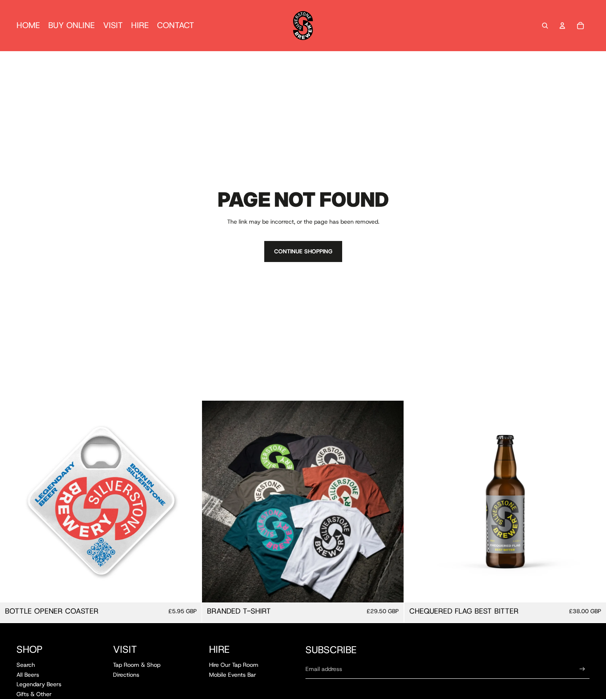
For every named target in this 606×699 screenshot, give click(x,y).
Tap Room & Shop (136, 664)
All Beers (27, 674)
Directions (126, 674)
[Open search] (545, 26)
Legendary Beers (38, 684)
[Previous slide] (214, 502)
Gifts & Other (34, 694)
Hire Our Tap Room (233, 664)
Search (25, 664)
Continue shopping (303, 251)
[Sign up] (582, 669)
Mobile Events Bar (232, 674)
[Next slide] (391, 502)
